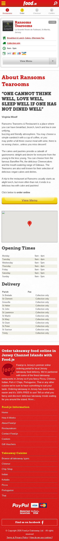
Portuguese (8, 490)
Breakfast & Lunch (15, 38)
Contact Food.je (10, 433)
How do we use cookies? (41, 537)
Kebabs (6, 479)
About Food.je (9, 423)
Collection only (13, 43)
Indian (5, 474)
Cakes (28, 38)
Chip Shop (7, 469)
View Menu (26, 61)
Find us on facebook (28, 522)
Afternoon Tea (38, 38)
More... (31, 399)
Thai (4, 495)
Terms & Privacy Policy (17, 537)
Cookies (6, 439)
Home (5, 412)
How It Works (9, 417)
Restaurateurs (9, 428)
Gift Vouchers (9, 444)
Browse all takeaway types (15, 458)
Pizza (5, 485)
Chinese (6, 463)
